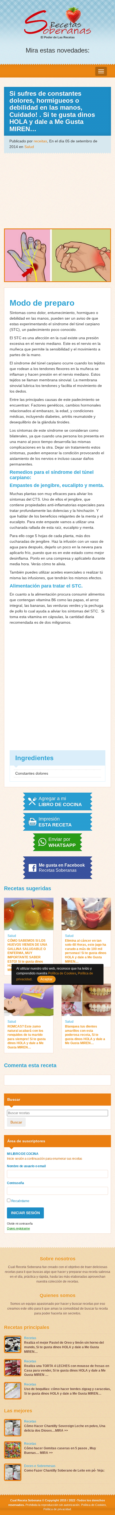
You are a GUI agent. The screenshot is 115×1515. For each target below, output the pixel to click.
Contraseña (15, 1183)
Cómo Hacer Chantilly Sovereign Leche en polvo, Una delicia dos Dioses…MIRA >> (64, 1428)
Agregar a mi (60, 801)
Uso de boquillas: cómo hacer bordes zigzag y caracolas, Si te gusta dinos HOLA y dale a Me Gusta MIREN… (67, 1391)
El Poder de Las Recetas (58, 37)
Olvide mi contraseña (20, 1223)
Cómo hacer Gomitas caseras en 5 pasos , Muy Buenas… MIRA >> (60, 1450)
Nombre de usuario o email (26, 1166)
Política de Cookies (93, 1504)
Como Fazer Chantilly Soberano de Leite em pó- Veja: (64, 1470)
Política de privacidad (57, 1509)
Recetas (30, 1338)
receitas (40, 141)
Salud (29, 147)
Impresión (55, 821)
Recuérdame (19, 1201)
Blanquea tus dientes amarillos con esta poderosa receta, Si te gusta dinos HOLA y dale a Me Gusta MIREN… (85, 1035)
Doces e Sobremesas (39, 1466)
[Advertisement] (57, 190)
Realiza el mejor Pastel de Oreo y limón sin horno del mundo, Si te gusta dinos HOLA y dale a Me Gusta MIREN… (64, 1347)
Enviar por (62, 842)
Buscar (16, 1122)
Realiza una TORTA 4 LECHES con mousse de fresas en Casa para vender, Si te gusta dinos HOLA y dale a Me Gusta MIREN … (66, 1370)
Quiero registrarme (18, 1228)
